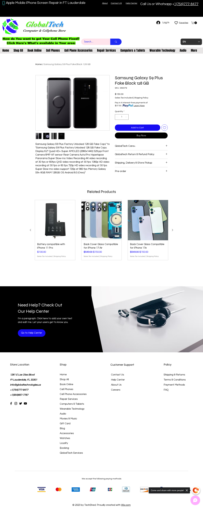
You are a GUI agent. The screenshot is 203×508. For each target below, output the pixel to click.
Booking (64, 448)
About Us (116, 384)
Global (36, 24)
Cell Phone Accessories (73, 394)
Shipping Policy (141, 98)
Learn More (139, 106)
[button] (194, 23)
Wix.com (126, 505)
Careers (115, 390)
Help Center (118, 379)
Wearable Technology (72, 409)
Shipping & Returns (174, 374)
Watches (65, 438)
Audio (63, 413)
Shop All (64, 379)
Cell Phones (66, 389)
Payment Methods (175, 384)
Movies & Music (68, 418)
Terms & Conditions (175, 379)
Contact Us (117, 374)
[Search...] (116, 42)
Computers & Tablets (72, 404)
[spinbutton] (121, 117)
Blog (62, 428)
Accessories (67, 433)
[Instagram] (16, 403)
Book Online (66, 384)
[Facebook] (11, 403)
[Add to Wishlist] (164, 128)
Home (38, 64)
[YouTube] (25, 403)
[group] (101, 230)
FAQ (166, 390)
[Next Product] (172, 230)
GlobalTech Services (71, 453)
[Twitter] (20, 403)
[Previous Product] (30, 230)
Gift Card (65, 423)
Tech (55, 24)
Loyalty (64, 443)
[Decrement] (117, 117)
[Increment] (126, 117)
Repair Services (69, 399)
